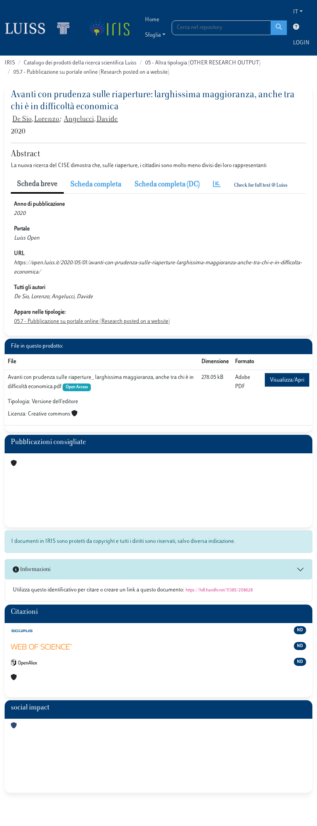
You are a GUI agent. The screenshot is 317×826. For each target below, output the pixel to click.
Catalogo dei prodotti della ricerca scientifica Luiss (80, 63)
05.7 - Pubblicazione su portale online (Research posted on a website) (91, 72)
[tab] (216, 185)
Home (152, 20)
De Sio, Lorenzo (35, 119)
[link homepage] (41, 28)
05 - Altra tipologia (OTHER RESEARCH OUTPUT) (203, 63)
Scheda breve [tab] (37, 184)
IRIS (10, 63)
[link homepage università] (109, 28)
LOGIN (301, 43)
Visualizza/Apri (287, 380)
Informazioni (35, 570)
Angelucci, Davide (91, 119)
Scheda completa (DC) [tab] (167, 184)
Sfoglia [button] (153, 35)
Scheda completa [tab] (95, 184)
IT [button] (295, 12)
